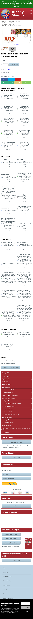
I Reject (26, 608)
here (17, 6)
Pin (19, 79)
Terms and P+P (7, 576)
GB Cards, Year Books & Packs (10, 414)
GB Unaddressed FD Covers (9, 23)
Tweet (12, 79)
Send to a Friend (8, 83)
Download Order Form (11, 543)
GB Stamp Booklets (7, 411)
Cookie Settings (26, 612)
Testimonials (6, 585)
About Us (5, 572)
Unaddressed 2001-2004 (8, 24)
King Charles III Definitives (9, 398)
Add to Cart (15, 65)
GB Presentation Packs (8, 406)
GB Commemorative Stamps (10, 390)
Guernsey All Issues (7, 420)
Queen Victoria (6, 376)
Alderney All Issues (7, 417)
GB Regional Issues (7, 400)
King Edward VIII (6, 384)
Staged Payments (8, 598)
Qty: (2, 64)
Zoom (17, 44)
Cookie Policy (11, 612)
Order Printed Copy (11, 538)
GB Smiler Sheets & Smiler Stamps (11, 403)
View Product (8, 104)
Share (5, 79)
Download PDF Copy (11, 534)
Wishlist (18, 83)
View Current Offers (16, 442)
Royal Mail (7, 69)
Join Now (16, 506)
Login (5, 367)
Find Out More (16, 457)
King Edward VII (6, 379)
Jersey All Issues (6, 425)
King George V (6, 381)
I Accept (26, 604)
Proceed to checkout (8, 478)
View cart (5, 474)
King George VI (6, 387)
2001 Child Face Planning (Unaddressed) (12, 25)
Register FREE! (15, 367)
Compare (27, 83)
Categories (3, 21)
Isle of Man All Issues (7, 422)
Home (5, 568)
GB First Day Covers (14, 21)
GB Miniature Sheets (7, 392)
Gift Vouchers (5, 432)
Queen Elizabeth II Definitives (10, 395)
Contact (5, 589)
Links (4, 594)
